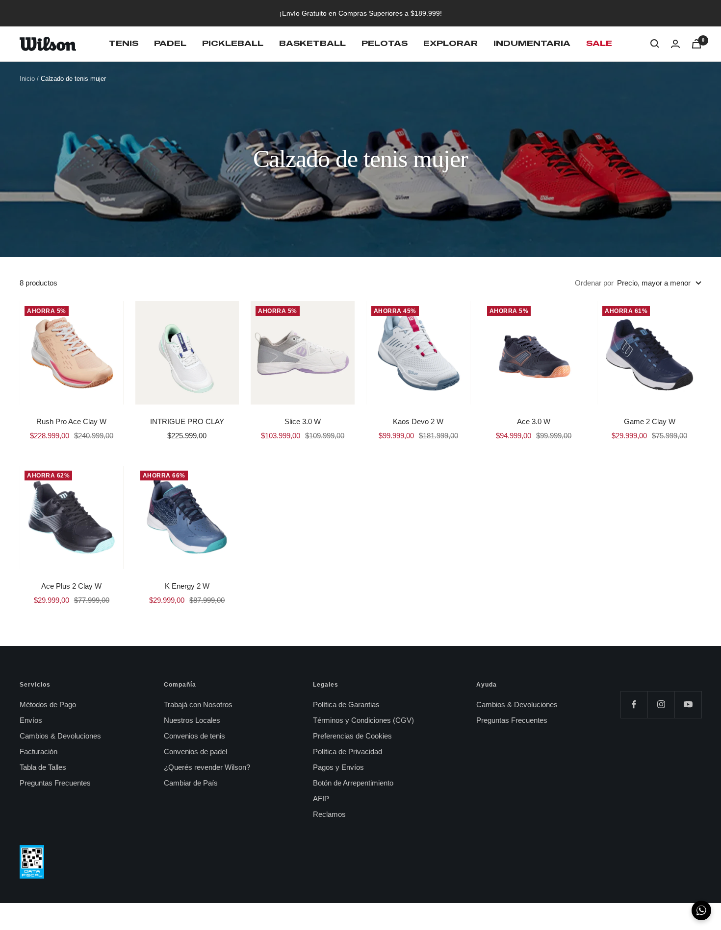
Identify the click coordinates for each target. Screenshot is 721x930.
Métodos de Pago (48, 704)
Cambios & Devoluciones (60, 736)
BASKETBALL (312, 43)
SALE (599, 43)
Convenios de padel (195, 751)
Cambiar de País (191, 783)
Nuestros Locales (192, 720)
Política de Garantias (346, 704)
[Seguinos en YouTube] (687, 704)
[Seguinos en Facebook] (633, 704)
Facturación (38, 751)
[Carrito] (696, 43)
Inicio (27, 78)
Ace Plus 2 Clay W (71, 586)
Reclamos (329, 814)
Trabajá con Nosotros (198, 704)
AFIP (321, 798)
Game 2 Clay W (649, 421)
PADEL (170, 43)
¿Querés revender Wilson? (207, 767)
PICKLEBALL (232, 43)
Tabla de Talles (43, 767)
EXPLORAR (450, 43)
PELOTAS (384, 43)
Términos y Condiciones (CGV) (363, 720)
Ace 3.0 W (533, 421)
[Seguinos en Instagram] (660, 704)
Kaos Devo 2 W (418, 421)
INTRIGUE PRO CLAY (187, 421)
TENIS (123, 43)
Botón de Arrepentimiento (353, 783)
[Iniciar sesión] (675, 44)
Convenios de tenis (194, 736)
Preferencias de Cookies (352, 736)
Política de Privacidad (347, 751)
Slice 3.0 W (302, 421)
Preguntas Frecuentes (55, 783)
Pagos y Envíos (338, 767)
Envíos (31, 720)
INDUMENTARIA (531, 43)
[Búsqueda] (654, 43)
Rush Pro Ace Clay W (71, 421)
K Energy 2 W (187, 586)
